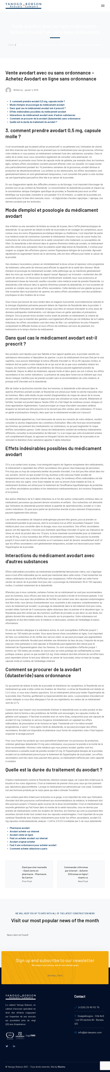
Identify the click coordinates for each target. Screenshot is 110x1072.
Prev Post (27, 881)
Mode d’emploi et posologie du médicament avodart (37, 105)
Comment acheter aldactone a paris (28, 848)
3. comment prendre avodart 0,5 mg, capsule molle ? (38, 101)
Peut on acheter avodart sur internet (29, 838)
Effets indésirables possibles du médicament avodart (38, 111)
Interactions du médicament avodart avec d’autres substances (42, 115)
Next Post (83, 881)
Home (11, 45)
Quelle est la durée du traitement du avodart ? (33, 122)
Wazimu (61, 1067)
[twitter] (6, 1046)
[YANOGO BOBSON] (23, 5)
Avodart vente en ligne (21, 835)
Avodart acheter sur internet (24, 831)
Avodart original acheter (22, 841)
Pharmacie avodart (20, 828)
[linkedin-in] (14, 1046)
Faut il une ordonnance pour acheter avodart (33, 845)
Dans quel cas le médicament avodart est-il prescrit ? (38, 108)
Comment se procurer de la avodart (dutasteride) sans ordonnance (45, 118)
